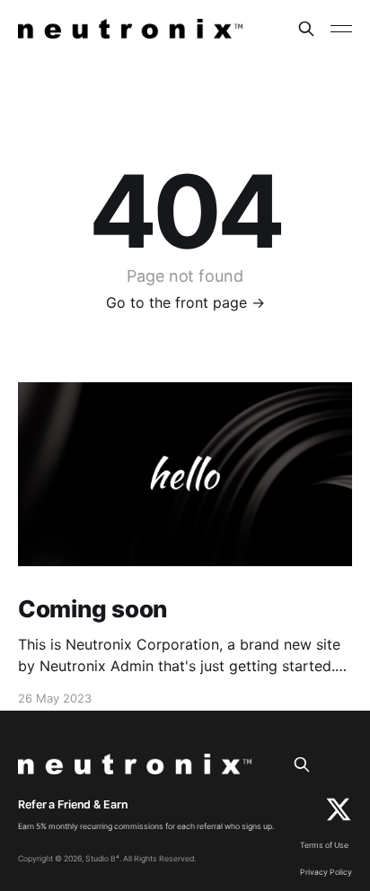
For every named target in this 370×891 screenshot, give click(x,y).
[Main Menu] (341, 28)
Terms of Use (324, 845)
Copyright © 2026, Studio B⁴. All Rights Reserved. (107, 858)
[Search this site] (306, 28)
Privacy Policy (326, 872)
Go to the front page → (185, 302)
